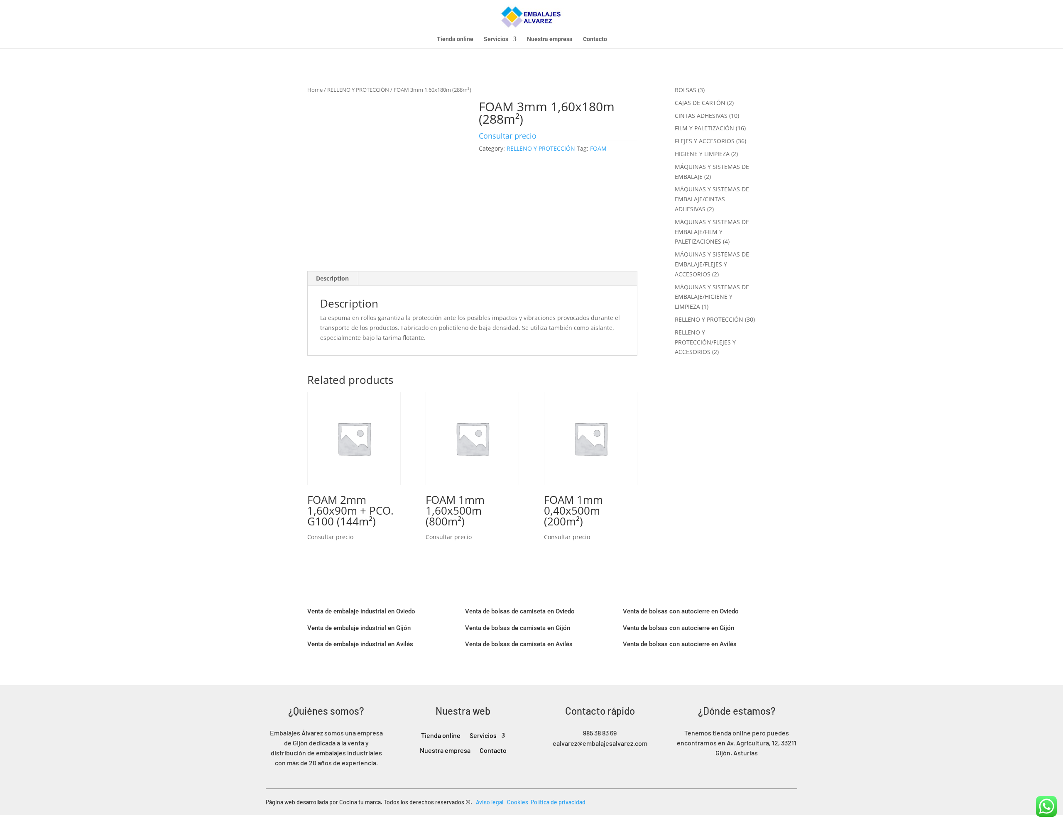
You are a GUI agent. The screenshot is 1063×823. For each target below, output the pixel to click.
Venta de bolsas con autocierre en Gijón (678, 628)
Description (332, 278)
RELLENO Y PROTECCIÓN (358, 89)
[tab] (332, 278)
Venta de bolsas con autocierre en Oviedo (681, 611)
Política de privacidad (558, 802)
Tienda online (455, 39)
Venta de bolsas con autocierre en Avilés (680, 644)
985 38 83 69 (600, 733)
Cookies (519, 802)
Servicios (496, 39)
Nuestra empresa (550, 39)
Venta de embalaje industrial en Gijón (359, 628)
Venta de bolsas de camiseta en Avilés (519, 644)
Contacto (595, 39)
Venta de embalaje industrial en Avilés (360, 644)
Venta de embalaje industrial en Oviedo (361, 611)
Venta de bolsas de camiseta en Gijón (517, 628)
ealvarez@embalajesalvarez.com (600, 743)
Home (315, 89)
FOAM (598, 148)
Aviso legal (491, 802)
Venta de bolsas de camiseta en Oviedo (520, 611)
